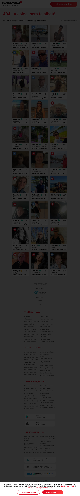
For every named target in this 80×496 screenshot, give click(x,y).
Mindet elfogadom (52, 492)
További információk (67, 486)
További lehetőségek (28, 492)
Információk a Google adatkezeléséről (40, 488)
